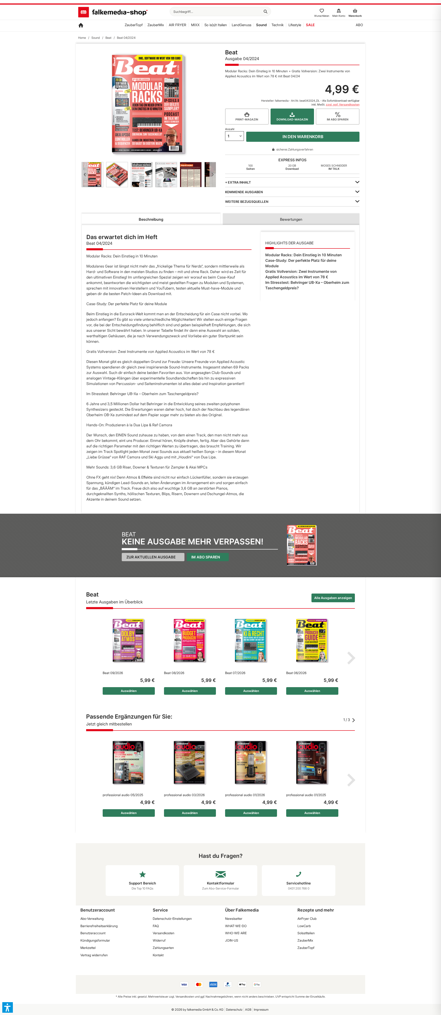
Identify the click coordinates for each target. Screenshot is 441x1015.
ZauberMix (305, 940)
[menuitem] (220, 11)
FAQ (156, 926)
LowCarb (304, 926)
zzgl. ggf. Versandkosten (342, 104)
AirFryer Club (307, 918)
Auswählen (129, 691)
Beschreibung (151, 219)
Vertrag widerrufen (94, 955)
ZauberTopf (305, 948)
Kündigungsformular (95, 940)
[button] (7, 1007)
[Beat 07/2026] (251, 641)
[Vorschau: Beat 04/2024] (92, 174)
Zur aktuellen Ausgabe (151, 557)
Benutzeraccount (92, 933)
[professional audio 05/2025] (129, 763)
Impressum (261, 1009)
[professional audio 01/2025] (312, 763)
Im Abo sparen (205, 557)
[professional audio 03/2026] (190, 763)
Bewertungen (291, 219)
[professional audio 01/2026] (251, 763)
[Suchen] (265, 11)
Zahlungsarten (163, 948)
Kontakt (158, 955)
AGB (248, 1009)
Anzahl (229, 129)
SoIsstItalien (306, 933)
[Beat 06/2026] (312, 641)
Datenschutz (234, 1009)
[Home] (81, 25)
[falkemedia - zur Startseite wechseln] (112, 12)
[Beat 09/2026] (129, 641)
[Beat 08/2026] (190, 641)
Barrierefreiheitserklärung (99, 926)
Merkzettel (88, 948)
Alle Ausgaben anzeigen (333, 598)
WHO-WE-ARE (236, 933)
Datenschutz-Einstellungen (172, 918)
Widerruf (159, 940)
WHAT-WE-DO (236, 926)
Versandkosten (163, 933)
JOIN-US (231, 940)
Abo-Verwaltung (92, 918)
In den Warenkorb (303, 136)
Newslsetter (233, 918)
